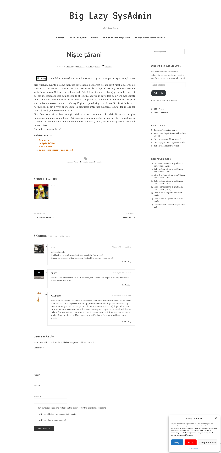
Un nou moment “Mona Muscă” (167, 139)
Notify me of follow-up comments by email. (57, 414)
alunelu (56, 296)
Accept (177, 442)
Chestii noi (128, 217)
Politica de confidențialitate (116, 38)
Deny (190, 442)
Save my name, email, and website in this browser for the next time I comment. (72, 408)
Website (37, 396)
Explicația (44, 140)
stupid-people (95, 162)
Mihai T (157, 175)
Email (37, 386)
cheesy (70, 162)
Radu (97, 66)
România (84, 162)
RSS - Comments (161, 112)
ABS (53, 247)
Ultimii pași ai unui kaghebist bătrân (169, 142)
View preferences (207, 442)
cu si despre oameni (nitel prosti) (56, 150)
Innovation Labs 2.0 (44, 217)
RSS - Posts (159, 109)
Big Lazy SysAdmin (110, 15)
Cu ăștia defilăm (47, 143)
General (69, 66)
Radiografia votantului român (166, 146)
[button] (216, 418)
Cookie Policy (193, 448)
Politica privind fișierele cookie (149, 38)
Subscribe (158, 93)
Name (37, 375)
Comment (39, 348)
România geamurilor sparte (165, 130)
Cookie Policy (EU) (78, 38)
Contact (60, 38)
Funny (76, 162)
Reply (126, 262)
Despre (94, 38)
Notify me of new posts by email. (52, 420)
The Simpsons (46, 146)
